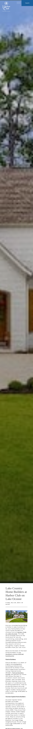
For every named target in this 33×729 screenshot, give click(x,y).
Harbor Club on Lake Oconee (16, 633)
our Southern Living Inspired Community (15, 654)
